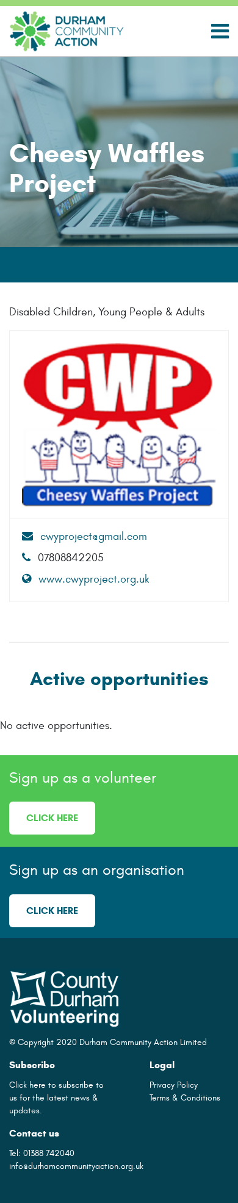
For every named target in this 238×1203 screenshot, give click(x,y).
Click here (52, 818)
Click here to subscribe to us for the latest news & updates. (56, 1098)
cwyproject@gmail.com (92, 536)
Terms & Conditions (185, 1098)
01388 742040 (48, 1153)
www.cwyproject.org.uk (92, 579)
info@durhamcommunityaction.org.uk (76, 1166)
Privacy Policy (174, 1085)
